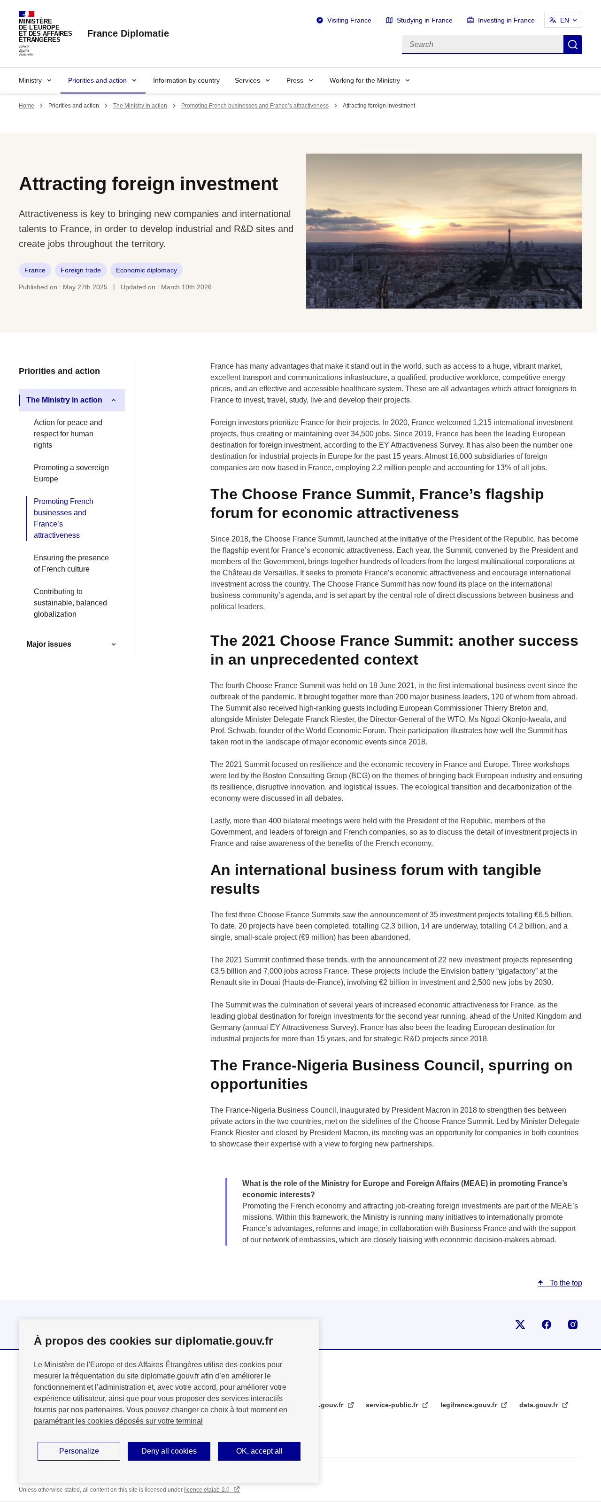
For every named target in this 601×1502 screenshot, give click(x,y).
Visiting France (349, 20)
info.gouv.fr (325, 1405)
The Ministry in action (140, 105)
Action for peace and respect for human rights (68, 433)
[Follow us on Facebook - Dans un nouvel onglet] (546, 1324)
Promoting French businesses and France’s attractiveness (255, 105)
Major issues (48, 644)
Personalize (79, 1451)
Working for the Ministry (365, 80)
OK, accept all (259, 1451)
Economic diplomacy (146, 270)
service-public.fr (393, 1405)
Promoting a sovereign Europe (71, 473)
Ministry (30, 80)
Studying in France (425, 20)
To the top (565, 1283)
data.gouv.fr (539, 1405)
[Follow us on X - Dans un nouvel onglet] (520, 1324)
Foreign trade (81, 270)
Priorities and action (97, 80)
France (35, 270)
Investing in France (506, 20)
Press (294, 80)
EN (564, 20)
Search (572, 44)
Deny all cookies (169, 1451)
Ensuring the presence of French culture (71, 563)
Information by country (186, 80)
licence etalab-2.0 (207, 1490)
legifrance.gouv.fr (469, 1405)
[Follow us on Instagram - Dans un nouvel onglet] (572, 1324)
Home (26, 105)
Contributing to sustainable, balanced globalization (70, 603)
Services (247, 80)
